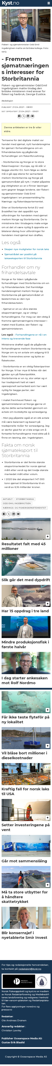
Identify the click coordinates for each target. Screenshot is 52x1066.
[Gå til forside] (22, 3)
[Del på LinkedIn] (28, 116)
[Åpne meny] (49, 3)
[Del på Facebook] (19, 116)
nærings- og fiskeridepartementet (24, 508)
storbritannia (25, 499)
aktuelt (8, 499)
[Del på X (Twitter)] (24, 116)
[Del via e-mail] (32, 116)
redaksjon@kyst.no (29, 968)
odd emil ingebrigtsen (17, 503)
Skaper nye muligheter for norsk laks (26, 249)
